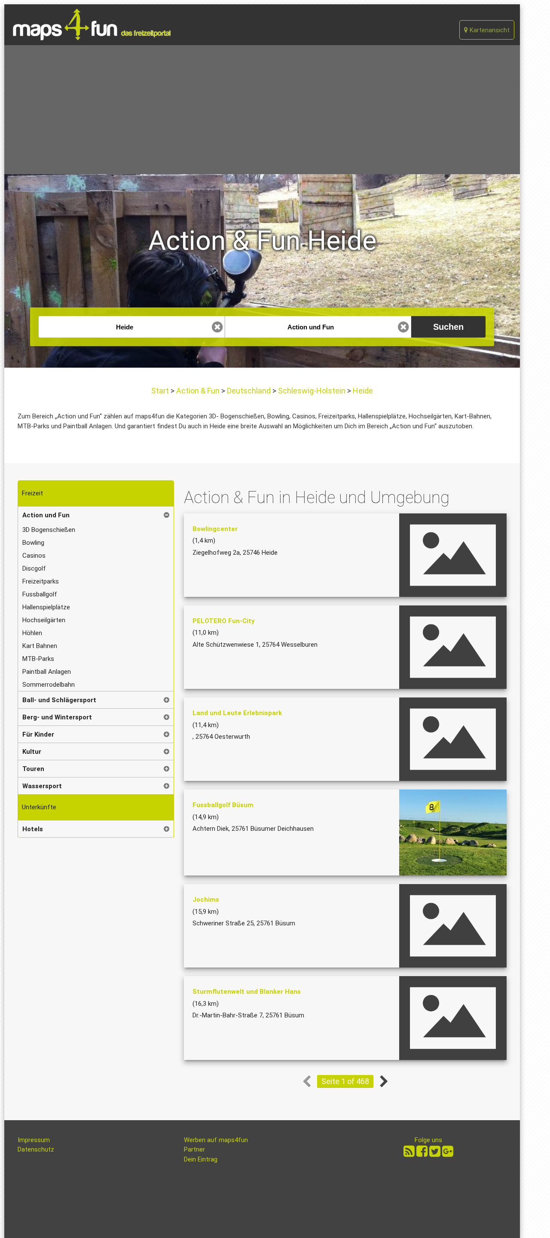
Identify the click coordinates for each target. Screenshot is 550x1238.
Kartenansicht (489, 30)
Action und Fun (46, 515)
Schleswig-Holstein (311, 390)
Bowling (33, 543)
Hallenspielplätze (46, 607)
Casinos (34, 555)
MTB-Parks (38, 659)
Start (161, 390)
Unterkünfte (39, 807)
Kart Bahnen (39, 646)
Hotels (32, 829)
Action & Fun (197, 390)
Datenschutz (36, 1149)
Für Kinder (38, 734)
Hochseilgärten (43, 620)
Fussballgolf (39, 594)
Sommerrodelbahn (48, 684)
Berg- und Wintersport (57, 717)
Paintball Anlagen (46, 672)
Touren (33, 769)
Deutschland (248, 390)
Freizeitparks (40, 581)
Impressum (34, 1140)
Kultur (31, 752)
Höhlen (32, 633)
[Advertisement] (262, 109)
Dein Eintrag (200, 1159)
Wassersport (42, 786)
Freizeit (32, 493)
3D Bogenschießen (48, 530)
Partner (194, 1149)
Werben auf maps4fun (216, 1140)
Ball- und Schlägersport (59, 700)
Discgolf (34, 568)
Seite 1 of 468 (345, 1081)
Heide (362, 390)
